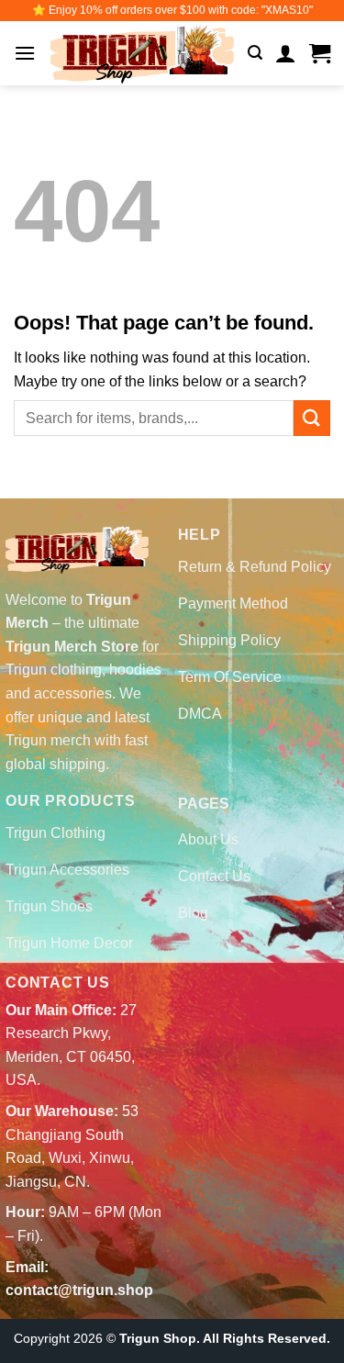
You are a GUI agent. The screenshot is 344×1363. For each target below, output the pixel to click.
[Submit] (312, 418)
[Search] (255, 53)
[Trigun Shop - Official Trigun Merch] (142, 53)
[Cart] (319, 53)
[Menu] (25, 52)
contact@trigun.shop (79, 1290)
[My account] (285, 53)
